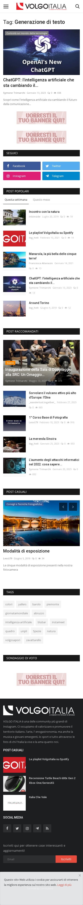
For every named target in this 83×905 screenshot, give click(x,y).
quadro (10, 631)
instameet (58, 622)
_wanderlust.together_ (42, 402)
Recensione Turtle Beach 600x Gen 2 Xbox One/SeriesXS (52, 780)
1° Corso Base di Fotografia (48, 417)
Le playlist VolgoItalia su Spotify (51, 233)
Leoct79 (33, 422)
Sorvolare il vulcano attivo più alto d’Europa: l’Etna (52, 395)
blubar (42, 622)
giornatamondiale (16, 613)
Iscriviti (66, 859)
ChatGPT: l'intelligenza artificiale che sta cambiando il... (38, 82)
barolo (36, 604)
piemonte (53, 604)
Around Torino (39, 303)
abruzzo (39, 613)
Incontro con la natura (44, 211)
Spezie (37, 631)
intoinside (34, 216)
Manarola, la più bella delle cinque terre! (52, 256)
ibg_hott (34, 237)
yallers (22, 604)
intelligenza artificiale (18, 622)
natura (51, 631)
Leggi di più (64, 885)
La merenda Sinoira (42, 438)
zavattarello (33, 640)
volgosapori (12, 640)
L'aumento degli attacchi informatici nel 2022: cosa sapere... (54, 462)
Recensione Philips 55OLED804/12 (36, 551)
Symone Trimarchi (14, 92)
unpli (24, 631)
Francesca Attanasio (41, 263)
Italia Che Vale (38, 797)
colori (8, 604)
